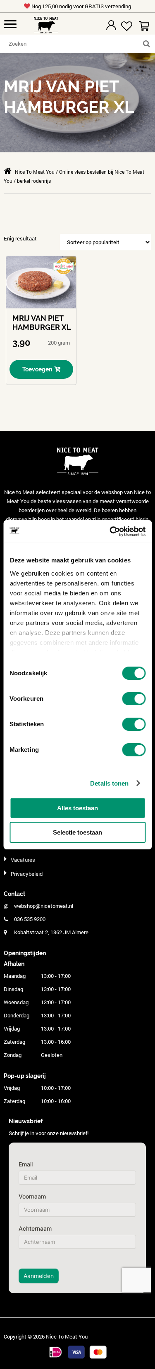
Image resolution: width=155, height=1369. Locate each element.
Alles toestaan (77, 808)
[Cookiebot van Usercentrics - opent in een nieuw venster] (110, 531)
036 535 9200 (29, 919)
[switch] (133, 698)
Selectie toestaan (77, 832)
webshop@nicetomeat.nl (43, 906)
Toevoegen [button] (37, 369)
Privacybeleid (27, 873)
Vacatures (23, 859)
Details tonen (109, 783)
